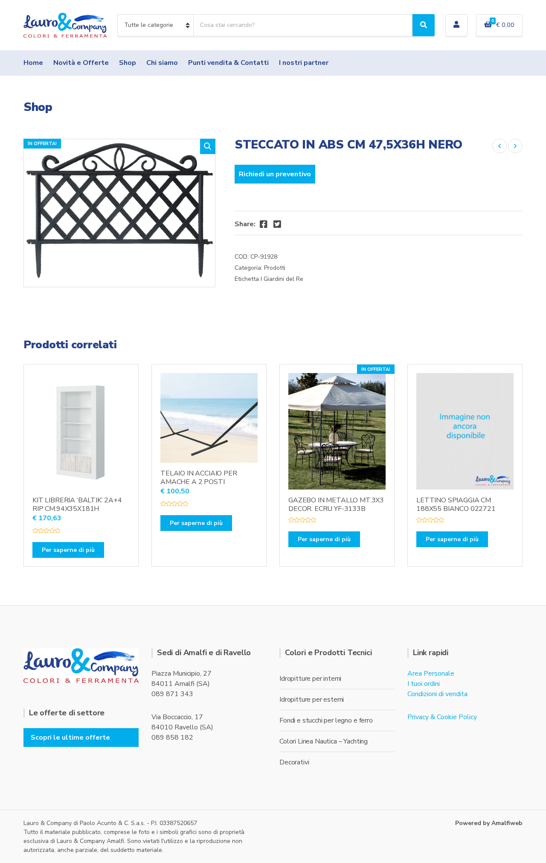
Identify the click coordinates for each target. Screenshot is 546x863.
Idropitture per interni (310, 678)
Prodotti (274, 268)
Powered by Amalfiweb (489, 823)
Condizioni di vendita (437, 694)
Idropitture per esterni (311, 699)
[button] (207, 146)
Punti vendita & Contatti (228, 62)
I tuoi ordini (423, 683)
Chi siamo (162, 62)
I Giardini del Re (282, 279)
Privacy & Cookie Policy (442, 717)
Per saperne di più (68, 550)
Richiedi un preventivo (275, 174)
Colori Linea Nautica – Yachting (323, 741)
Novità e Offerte (81, 62)
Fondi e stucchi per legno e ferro (326, 720)
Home (33, 62)
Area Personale (430, 673)
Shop (127, 62)
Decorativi (294, 762)
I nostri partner (303, 62)
